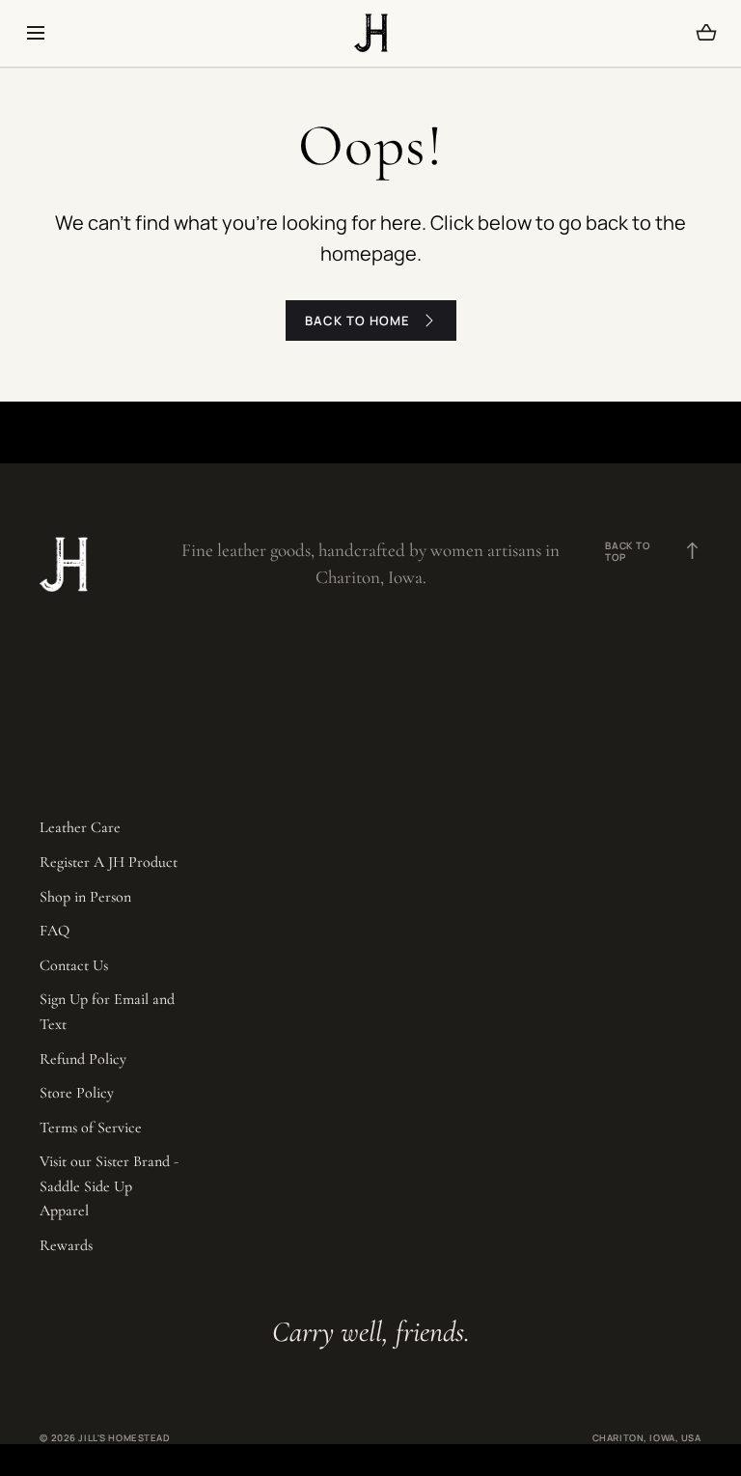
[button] (35, 32)
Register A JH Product (109, 862)
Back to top (653, 551)
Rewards (66, 1245)
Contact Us (74, 965)
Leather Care (80, 827)
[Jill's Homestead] (371, 32)
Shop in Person (85, 896)
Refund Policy (83, 1059)
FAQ (54, 930)
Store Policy (77, 1092)
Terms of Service (91, 1127)
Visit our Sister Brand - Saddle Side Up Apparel (109, 1186)
